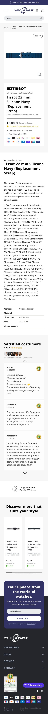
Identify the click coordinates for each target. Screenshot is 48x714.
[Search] (40, 18)
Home (6, 27)
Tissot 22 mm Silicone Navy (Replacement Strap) (27, 27)
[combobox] (24, 18)
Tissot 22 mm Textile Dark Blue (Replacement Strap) (34, 546)
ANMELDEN (22, 618)
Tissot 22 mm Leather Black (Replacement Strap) (11, 546)
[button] (42, 10)
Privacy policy (31, 623)
